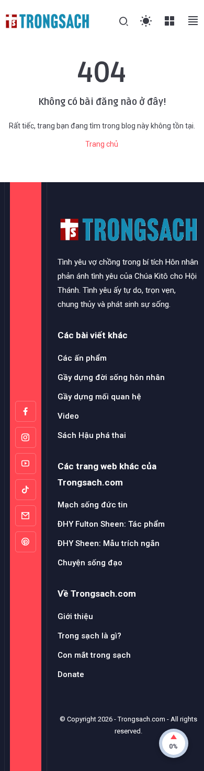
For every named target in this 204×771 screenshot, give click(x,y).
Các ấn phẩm (82, 358)
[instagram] (25, 437)
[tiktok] (25, 489)
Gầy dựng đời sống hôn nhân (111, 377)
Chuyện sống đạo (90, 562)
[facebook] (25, 411)
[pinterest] (25, 541)
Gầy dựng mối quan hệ (99, 396)
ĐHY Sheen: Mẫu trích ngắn (109, 543)
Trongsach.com (141, 719)
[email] (25, 515)
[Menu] (169, 21)
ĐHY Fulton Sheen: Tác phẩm (111, 524)
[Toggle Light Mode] (146, 21)
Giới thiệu (75, 616)
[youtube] (25, 463)
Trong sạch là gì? (89, 635)
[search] (123, 21)
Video (68, 416)
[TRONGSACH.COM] (47, 21)
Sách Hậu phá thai (92, 435)
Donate (71, 674)
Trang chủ (101, 144)
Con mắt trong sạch (94, 655)
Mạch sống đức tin (93, 504)
